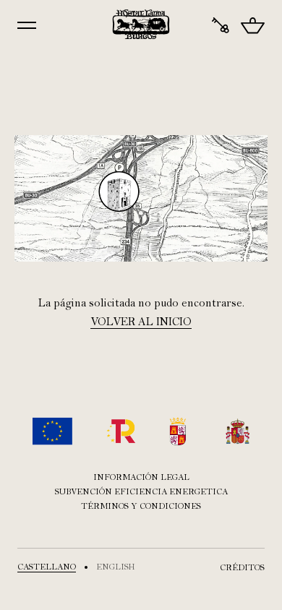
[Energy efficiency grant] (141, 431)
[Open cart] (253, 25)
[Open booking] (220, 25)
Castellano (46, 567)
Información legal (141, 477)
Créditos (242, 567)
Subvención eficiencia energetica (141, 491)
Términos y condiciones (141, 506)
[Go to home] (141, 24)
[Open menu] (26, 25)
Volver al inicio (141, 321)
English (115, 567)
